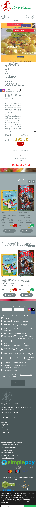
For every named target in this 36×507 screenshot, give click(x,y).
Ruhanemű (15, 358)
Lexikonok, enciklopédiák (17, 344)
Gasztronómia (8, 333)
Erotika (16, 329)
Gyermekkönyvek (20, 333)
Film (31, 329)
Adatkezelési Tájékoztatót (20, 377)
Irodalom (17, 341)
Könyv (16, 21)
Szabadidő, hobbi (30, 359)
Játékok (25, 341)
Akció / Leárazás (19, 31)
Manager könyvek (26, 344)
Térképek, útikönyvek (7, 366)
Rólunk (3, 427)
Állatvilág (7, 324)
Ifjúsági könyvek (30, 337)
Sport (22, 358)
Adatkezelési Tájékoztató (9, 445)
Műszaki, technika (18, 349)
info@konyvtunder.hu (10, 412)
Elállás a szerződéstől (8, 447)
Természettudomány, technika (20, 366)
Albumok (25, 321)
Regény (6, 358)
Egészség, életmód (24, 325)
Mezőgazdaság (8, 348)
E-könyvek (15, 325)
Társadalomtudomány (19, 362)
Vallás (15, 370)
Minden (6, 318)
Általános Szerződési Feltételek (11, 442)
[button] (7, 17)
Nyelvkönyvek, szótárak (19, 354)
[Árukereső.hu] (8, 485)
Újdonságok (18, 27)
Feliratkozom (18, 383)
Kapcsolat (17, 44)
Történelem (7, 370)
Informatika (7, 341)
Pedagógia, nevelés (30, 354)
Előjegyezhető (19, 34)
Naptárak (27, 348)
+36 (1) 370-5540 (8, 410)
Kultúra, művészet (7, 344)
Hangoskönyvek (9, 336)
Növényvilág (8, 353)
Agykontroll (7, 321)
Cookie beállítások (7, 458)
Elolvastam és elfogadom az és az (17, 376)
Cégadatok (4, 430)
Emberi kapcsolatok (8, 329)
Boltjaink (4, 422)
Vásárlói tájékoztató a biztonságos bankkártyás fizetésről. (18, 478)
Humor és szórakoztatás (21, 337)
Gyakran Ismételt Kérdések (10, 455)
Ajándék (17, 24)
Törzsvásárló (19, 47)
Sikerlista (17, 37)
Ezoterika (24, 329)
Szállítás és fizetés (21, 41)
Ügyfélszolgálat (6, 450)
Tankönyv (7, 362)
